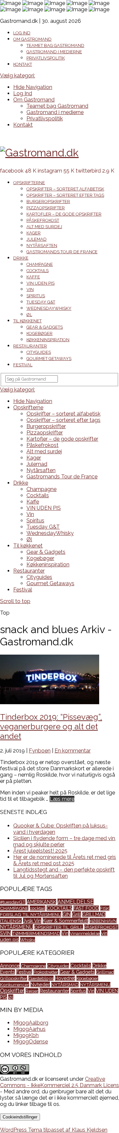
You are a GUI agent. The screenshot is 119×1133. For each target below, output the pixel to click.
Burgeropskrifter (48, 201)
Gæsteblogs (41, 978)
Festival (22, 364)
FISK (104, 908)
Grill (76, 914)
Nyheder (40, 984)
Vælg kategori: (17, 75)
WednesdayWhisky (48, 308)
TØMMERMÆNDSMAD (36, 933)
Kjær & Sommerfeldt (65, 920)
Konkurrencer (14, 984)
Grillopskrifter (13, 978)
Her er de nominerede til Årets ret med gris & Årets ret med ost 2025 (64, 860)
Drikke (20, 258)
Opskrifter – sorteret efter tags (65, 195)
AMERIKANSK (41, 902)
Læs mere (62, 799)
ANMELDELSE (76, 902)
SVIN (5, 933)
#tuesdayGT (12, 902)
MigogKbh (26, 1035)
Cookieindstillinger (20, 1116)
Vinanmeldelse (85, 933)
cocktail (37, 908)
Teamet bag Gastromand (55, 45)
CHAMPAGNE (14, 908)
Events (7, 972)
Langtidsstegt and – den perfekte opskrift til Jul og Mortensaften (64, 873)
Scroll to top (15, 601)
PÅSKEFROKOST (101, 927)
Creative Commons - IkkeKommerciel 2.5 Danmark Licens (59, 1082)
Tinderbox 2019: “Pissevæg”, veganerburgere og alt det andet (51, 726)
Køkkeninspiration (47, 339)
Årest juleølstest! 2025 (40, 851)
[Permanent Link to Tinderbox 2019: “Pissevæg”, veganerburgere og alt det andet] (49, 702)
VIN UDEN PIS (40, 283)
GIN (66, 914)
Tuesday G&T (40, 302)
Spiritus (35, 295)
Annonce (10, 965)
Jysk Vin (32, 921)
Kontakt (22, 64)
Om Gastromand (32, 39)
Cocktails (37, 270)
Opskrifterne (29, 182)
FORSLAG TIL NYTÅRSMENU (30, 914)
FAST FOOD (86, 908)
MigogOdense (30, 1041)
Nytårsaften (41, 245)
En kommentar (73, 751)
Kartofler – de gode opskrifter (63, 214)
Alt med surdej (44, 226)
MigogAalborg (30, 1023)
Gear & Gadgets (44, 327)
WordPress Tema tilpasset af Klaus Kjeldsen (53, 1130)
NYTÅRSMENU (16, 927)
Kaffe (33, 276)
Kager (33, 232)
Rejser (31, 990)
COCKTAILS (59, 908)
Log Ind (21, 32)
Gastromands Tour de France (62, 251)
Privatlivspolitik (45, 58)
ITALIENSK (11, 920)
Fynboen (40, 751)
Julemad (36, 239)
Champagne (39, 264)
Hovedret (65, 978)
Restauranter (30, 346)
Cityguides (38, 352)
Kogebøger (39, 333)
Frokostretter (45, 972)
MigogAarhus (29, 1029)
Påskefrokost (42, 220)
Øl (29, 314)
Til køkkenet (27, 320)
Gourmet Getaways (48, 358)
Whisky (27, 939)
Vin (30, 289)
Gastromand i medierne (54, 51)
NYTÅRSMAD (65, 984)
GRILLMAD (93, 914)
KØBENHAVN (103, 920)
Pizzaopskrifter (45, 207)
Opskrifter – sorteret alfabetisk (65, 188)
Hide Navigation (32, 87)
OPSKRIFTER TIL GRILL (58, 927)
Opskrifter (12, 991)
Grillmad (105, 972)
